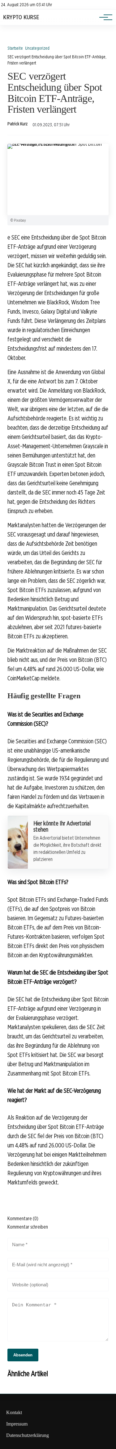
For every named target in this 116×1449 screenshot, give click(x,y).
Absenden (22, 1355)
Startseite (15, 48)
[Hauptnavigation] (103, 17)
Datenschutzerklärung (27, 1435)
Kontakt (14, 1412)
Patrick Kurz (17, 124)
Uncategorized (37, 48)
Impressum (17, 1423)
